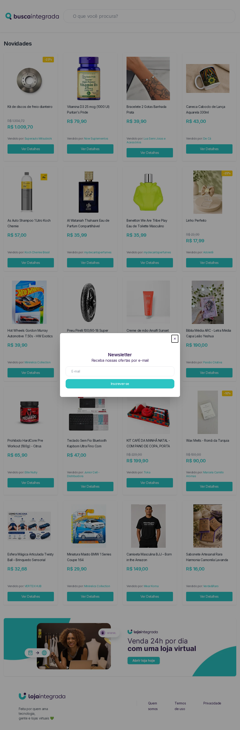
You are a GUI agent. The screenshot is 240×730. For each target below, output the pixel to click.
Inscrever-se (120, 384)
